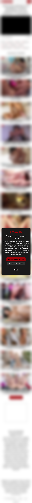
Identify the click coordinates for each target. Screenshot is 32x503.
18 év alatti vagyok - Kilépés (16, 263)
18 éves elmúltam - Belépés (16, 259)
